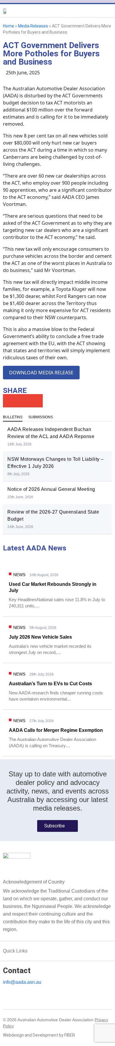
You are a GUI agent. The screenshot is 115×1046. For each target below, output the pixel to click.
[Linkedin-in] (5, 996)
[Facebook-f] (14, 996)
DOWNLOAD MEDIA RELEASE (41, 372)
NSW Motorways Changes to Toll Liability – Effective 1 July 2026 (55, 463)
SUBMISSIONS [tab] (40, 417)
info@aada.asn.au (22, 982)
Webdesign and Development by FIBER (39, 1035)
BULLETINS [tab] (12, 417)
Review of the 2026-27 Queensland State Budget (53, 515)
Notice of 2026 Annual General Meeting (51, 489)
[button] (57, 15)
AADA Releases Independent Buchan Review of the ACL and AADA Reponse (50, 433)
